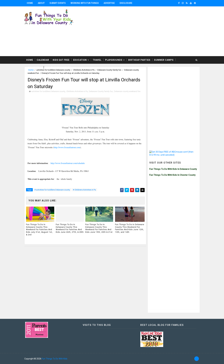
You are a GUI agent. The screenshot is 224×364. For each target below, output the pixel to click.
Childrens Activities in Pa (77, 91)
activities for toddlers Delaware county (48, 91)
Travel (97, 60)
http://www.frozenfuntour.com (67, 147)
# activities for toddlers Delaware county (52, 190)
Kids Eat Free (61, 60)
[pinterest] (195, 3)
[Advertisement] (173, 87)
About (41, 3)
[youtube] (190, 3)
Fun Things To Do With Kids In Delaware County (173, 169)
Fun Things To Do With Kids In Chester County (172, 175)
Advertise (109, 3)
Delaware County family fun (101, 91)
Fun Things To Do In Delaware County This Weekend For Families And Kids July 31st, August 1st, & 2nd (39, 229)
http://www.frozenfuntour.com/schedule (68, 163)
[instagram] (182, 3)
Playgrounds (113, 60)
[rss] (186, 3)
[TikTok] (196, 358)
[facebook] (179, 3)
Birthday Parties (139, 60)
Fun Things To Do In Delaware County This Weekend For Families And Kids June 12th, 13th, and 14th (129, 228)
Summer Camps (164, 60)
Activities (32, 67)
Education (80, 60)
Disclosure (126, 3)
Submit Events (58, 3)
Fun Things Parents (58, 67)
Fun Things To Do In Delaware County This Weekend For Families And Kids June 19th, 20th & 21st (99, 228)
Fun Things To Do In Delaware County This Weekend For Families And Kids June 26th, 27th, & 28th (70, 228)
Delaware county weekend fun (127, 91)
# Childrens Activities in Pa (84, 190)
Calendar (43, 60)
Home (30, 3)
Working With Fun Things (85, 3)
